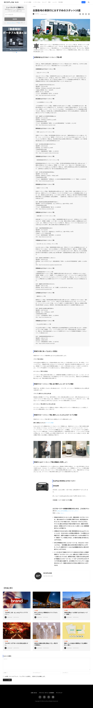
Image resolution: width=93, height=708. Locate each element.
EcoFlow (37, 13)
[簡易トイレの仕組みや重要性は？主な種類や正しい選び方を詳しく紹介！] (76, 630)
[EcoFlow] (34, 14)
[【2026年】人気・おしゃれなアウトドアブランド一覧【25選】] (17, 600)
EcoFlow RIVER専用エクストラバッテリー (68, 511)
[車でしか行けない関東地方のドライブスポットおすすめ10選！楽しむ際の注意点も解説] (46, 600)
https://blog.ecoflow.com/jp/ (48, 575)
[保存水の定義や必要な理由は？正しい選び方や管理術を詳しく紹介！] (46, 630)
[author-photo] (6, 617)
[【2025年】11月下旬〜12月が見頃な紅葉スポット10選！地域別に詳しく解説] (17, 630)
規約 (19, 22)
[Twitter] (83, 14)
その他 (34, 6)
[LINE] (85, 14)
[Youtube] (53, 697)
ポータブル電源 (49, 422)
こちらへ (62, 513)
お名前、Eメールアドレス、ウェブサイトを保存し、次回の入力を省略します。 (25, 676)
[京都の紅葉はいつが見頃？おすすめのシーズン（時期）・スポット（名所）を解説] (76, 600)
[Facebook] (80, 14)
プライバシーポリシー (11, 22)
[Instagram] (44, 697)
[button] (87, 1)
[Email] (88, 14)
